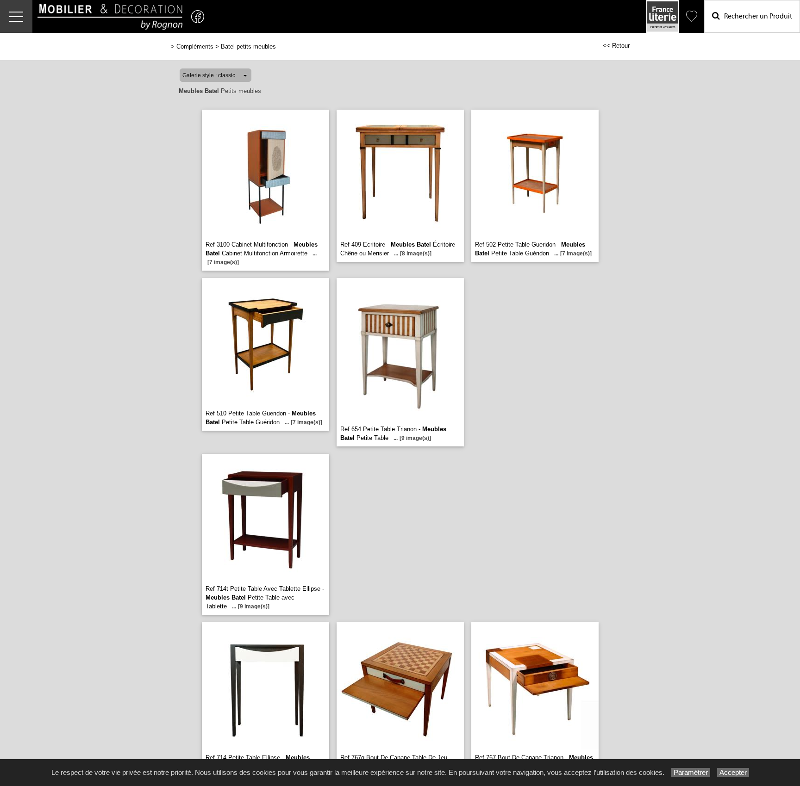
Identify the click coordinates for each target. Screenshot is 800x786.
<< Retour (616, 45)
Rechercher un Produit (756, 16)
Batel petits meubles (248, 46)
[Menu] (16, 16)
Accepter (733, 772)
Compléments (194, 46)
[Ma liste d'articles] (691, 16)
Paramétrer (691, 772)
